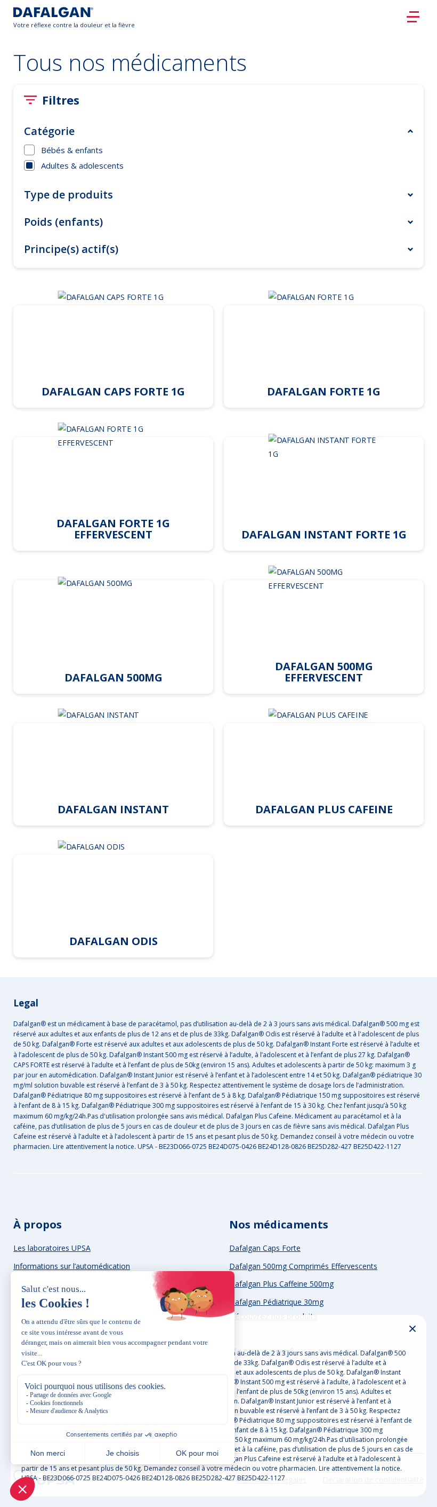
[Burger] (413, 17)
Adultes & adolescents (82, 165)
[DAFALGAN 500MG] (113, 627)
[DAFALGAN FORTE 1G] (324, 347)
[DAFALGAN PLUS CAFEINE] (324, 765)
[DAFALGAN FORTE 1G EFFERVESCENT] (113, 484)
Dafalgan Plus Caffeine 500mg (281, 1284)
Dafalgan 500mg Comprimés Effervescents (303, 1266)
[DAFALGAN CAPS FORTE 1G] (113, 347)
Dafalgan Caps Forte (265, 1248)
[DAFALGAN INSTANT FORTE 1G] (324, 484)
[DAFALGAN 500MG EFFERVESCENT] (324, 627)
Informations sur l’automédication (71, 1266)
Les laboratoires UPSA (52, 1248)
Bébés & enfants (72, 150)
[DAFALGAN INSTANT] (113, 765)
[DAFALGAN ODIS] (113, 896)
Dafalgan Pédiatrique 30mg (276, 1302)
